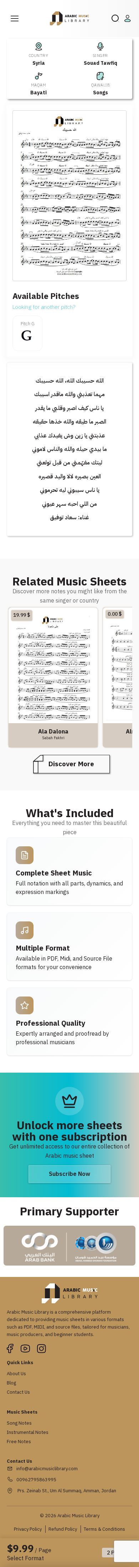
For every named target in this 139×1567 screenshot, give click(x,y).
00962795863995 (36, 1479)
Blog (11, 1382)
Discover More (71, 764)
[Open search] (115, 18)
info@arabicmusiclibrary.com (47, 1468)
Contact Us (18, 1392)
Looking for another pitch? (43, 307)
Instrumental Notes (27, 1432)
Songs (100, 92)
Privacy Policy (28, 1529)
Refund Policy (62, 1529)
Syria (38, 63)
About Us (16, 1373)
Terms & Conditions (104, 1529)
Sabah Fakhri (53, 738)
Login (128, 18)
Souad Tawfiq (100, 63)
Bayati (38, 92)
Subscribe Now (69, 1174)
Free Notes (19, 1441)
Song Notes (19, 1423)
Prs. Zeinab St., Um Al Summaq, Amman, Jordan (66, 1490)
